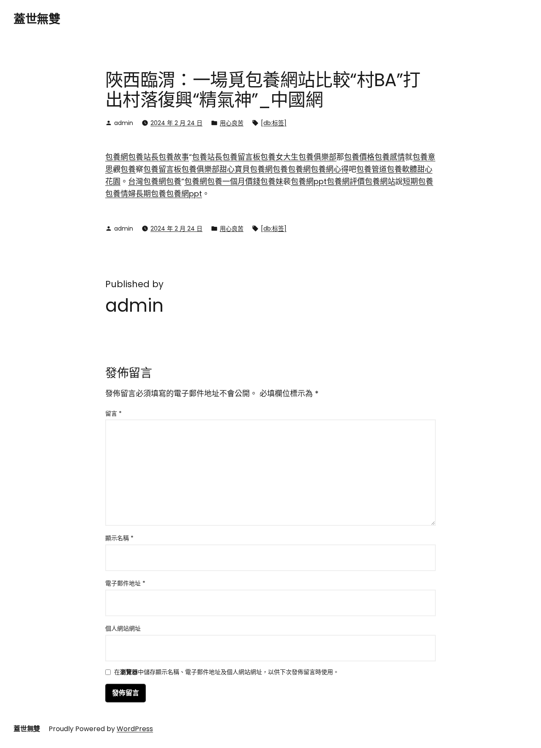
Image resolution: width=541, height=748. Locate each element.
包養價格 (359, 157)
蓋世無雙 (37, 19)
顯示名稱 (119, 538)
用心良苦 (231, 123)
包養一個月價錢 (233, 181)
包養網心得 (330, 169)
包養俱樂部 (200, 169)
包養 (268, 157)
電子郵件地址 (125, 583)
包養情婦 (120, 193)
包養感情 (389, 157)
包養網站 (380, 181)
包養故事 (173, 157)
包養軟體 (402, 169)
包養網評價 (346, 181)
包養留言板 (241, 157)
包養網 (116, 157)
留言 (113, 413)
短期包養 (418, 181)
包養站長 (143, 157)
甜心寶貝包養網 (246, 169)
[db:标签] (274, 123)
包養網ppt (309, 181)
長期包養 (151, 193)
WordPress (135, 729)
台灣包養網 (147, 181)
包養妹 (271, 181)
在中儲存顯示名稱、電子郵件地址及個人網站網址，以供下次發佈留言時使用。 (226, 672)
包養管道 (371, 169)
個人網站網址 (123, 628)
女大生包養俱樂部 (306, 157)
